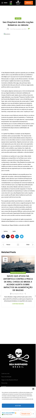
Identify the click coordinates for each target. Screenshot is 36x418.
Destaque (13, 272)
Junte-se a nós (5, 373)
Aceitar (18, 405)
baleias (6, 231)
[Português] (11, 4)
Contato (3, 386)
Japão (14, 231)
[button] (33, 389)
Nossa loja (4, 383)
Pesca (23, 272)
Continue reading (18, 303)
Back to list (18, 244)
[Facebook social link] (3, 236)
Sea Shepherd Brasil (17, 293)
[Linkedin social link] (17, 236)
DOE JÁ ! (28, 2)
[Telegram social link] (22, 236)
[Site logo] (18, 2)
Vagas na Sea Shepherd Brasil (9, 380)
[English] (11, 1)
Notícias (18, 18)
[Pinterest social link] (12, 236)
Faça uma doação (6, 376)
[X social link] (8, 236)
